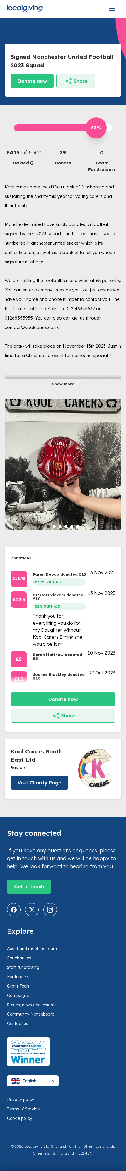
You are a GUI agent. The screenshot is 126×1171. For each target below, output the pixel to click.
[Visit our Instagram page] (50, 909)
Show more (63, 384)
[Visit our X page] (32, 909)
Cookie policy (19, 1118)
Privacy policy (20, 1099)
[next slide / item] (117, 464)
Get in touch (29, 887)
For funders (18, 976)
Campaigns (18, 995)
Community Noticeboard (31, 1014)
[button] (24, 157)
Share (81, 81)
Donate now (32, 81)
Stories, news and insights (32, 1004)
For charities (19, 958)
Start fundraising (23, 967)
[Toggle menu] (112, 9)
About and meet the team (32, 948)
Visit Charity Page (39, 783)
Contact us (17, 1023)
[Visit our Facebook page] (14, 909)
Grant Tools (18, 986)
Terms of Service (23, 1109)
